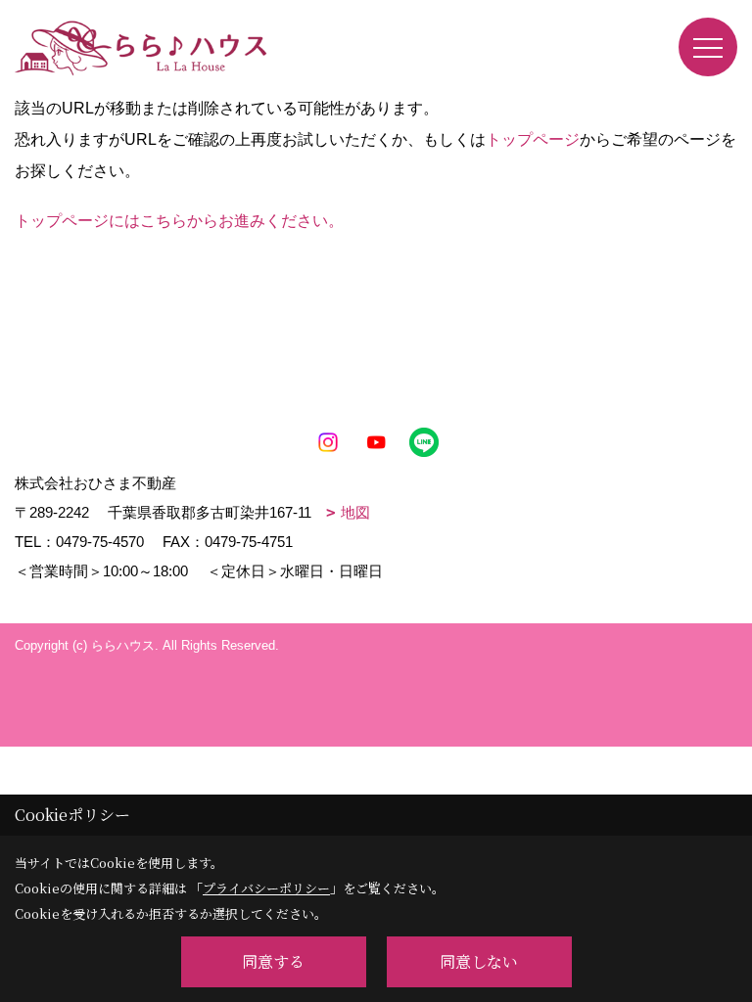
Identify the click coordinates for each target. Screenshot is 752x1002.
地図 (355, 512)
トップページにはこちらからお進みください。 (179, 220)
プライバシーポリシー (266, 888)
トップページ (533, 139)
